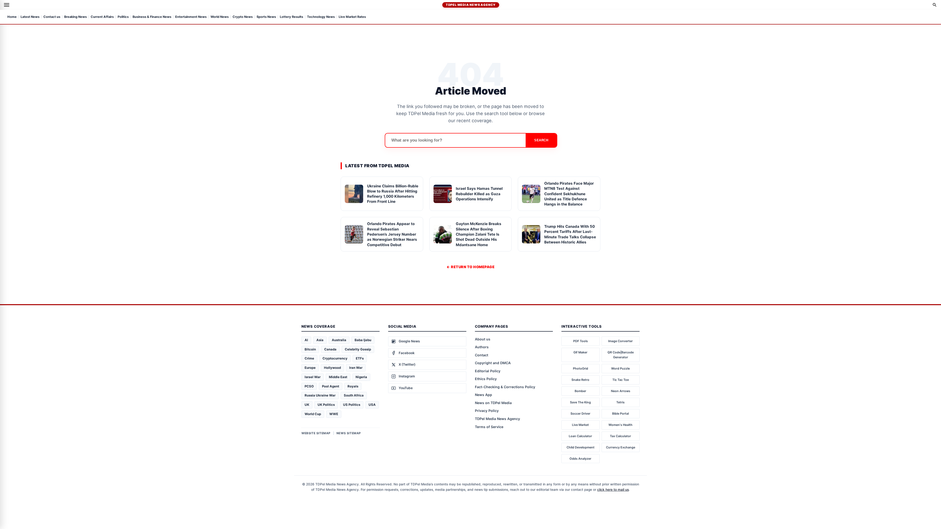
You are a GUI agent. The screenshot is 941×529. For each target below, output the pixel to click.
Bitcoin (310, 349)
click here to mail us (613, 490)
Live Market (580, 425)
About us (482, 339)
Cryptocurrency (334, 358)
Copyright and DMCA (493, 363)
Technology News (321, 17)
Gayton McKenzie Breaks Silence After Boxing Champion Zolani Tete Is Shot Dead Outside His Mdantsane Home (478, 234)
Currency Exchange (620, 447)
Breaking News (75, 17)
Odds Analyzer (580, 458)
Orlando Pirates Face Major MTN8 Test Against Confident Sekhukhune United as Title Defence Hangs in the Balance (569, 193)
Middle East (338, 377)
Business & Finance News (152, 17)
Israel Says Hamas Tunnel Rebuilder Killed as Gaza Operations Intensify (479, 193)
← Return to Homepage (470, 267)
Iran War (355, 368)
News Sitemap (348, 433)
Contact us (51, 17)
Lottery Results (291, 17)
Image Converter (620, 341)
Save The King (580, 402)
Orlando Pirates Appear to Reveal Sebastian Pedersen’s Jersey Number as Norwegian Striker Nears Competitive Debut (392, 234)
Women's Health (620, 425)
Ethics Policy (486, 379)
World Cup (313, 414)
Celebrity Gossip (358, 349)
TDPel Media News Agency (471, 5)
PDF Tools (580, 341)
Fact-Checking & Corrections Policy (505, 387)
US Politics (351, 405)
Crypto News (243, 17)
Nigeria (361, 377)
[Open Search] (934, 4)
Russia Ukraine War (320, 395)
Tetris (620, 402)
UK (307, 405)
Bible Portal (620, 413)
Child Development (580, 447)
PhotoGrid (580, 368)
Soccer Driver (580, 413)
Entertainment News (191, 17)
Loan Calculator (580, 436)
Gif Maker (580, 352)
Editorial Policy (487, 371)
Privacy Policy (487, 411)
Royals (352, 386)
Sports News (266, 17)
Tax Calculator (620, 436)
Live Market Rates (352, 17)
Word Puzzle (620, 368)
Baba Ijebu (363, 340)
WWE (333, 414)
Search (541, 140)
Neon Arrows (620, 391)
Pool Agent (330, 386)
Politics (123, 17)
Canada (330, 349)
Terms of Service (489, 427)
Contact (481, 355)
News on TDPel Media (493, 403)
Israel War (313, 377)
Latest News (30, 17)
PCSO (309, 386)
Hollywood (332, 368)
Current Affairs (102, 17)
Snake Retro (580, 380)
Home (12, 17)
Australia (339, 340)
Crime (309, 358)
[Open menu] (6, 5)
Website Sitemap (316, 433)
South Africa (354, 395)
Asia (319, 340)
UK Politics (326, 405)
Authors (482, 347)
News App (483, 395)
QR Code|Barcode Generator (620, 354)
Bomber (580, 391)
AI (306, 340)
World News (219, 17)
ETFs (360, 358)
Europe (310, 368)
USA (372, 405)
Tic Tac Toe (620, 380)
